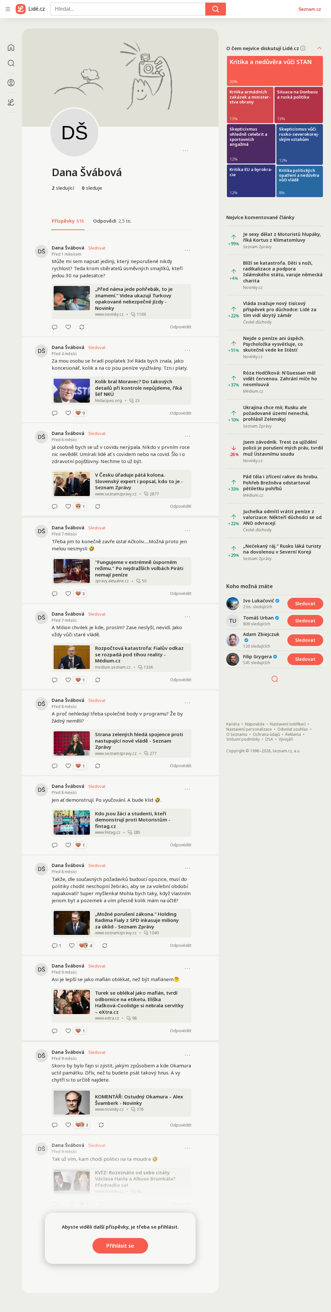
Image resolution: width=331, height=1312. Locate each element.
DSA (269, 739)
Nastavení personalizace (249, 729)
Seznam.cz (309, 9)
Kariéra (233, 724)
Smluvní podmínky (243, 739)
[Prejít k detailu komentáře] (55, 327)
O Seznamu (236, 734)
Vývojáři (286, 739)
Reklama (293, 734)
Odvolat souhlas (292, 729)
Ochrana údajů (266, 734)
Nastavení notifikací (288, 724)
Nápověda (254, 724)
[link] (120, 287)
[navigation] (8, 9)
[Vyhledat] (215, 9)
